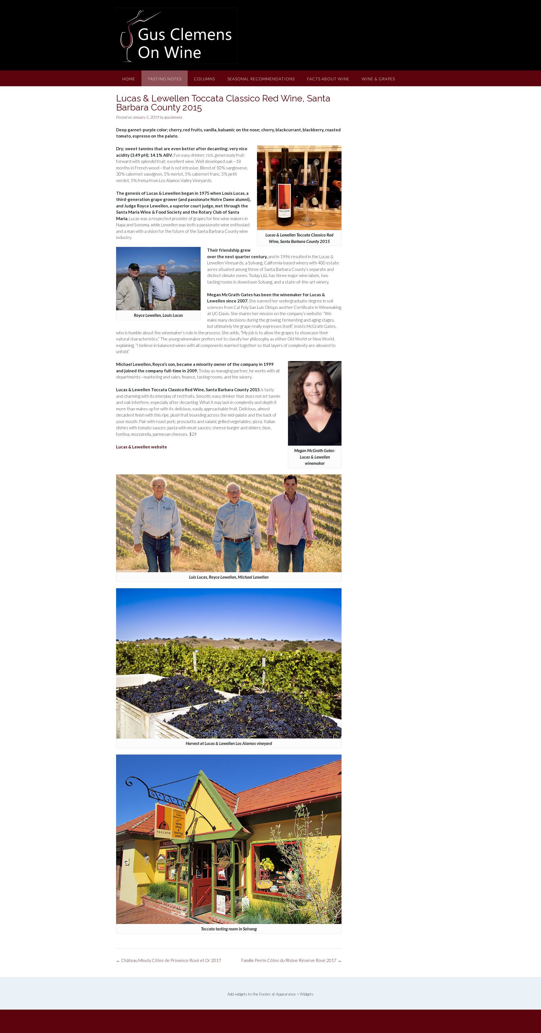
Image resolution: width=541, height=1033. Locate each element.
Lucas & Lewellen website (141, 446)
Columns (204, 78)
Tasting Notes (164, 78)
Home (128, 78)
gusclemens (174, 117)
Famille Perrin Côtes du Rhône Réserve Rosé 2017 (291, 960)
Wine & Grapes (378, 78)
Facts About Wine (328, 78)
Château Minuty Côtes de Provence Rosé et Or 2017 (168, 960)
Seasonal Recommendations (261, 78)
